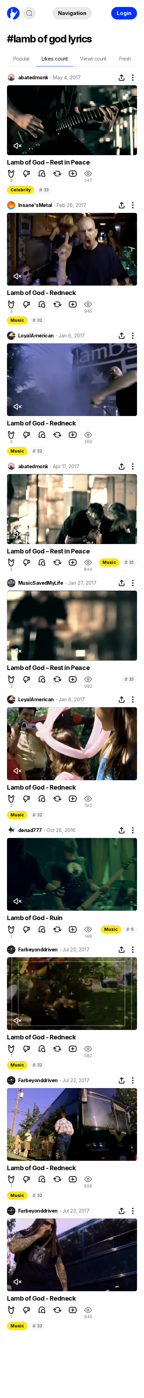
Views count (93, 59)
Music (17, 320)
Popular (21, 59)
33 (43, 190)
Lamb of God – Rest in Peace (48, 162)
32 (37, 320)
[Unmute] (17, 145)
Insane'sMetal (35, 205)
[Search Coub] (29, 13)
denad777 (30, 830)
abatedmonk (33, 77)
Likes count (55, 59)
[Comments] (42, 173)
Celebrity (20, 189)
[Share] (121, 77)
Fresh (125, 59)
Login (124, 13)
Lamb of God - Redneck (41, 292)
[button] (11, 173)
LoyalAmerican (36, 335)
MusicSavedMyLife (40, 583)
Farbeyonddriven (38, 949)
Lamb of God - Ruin (35, 917)
